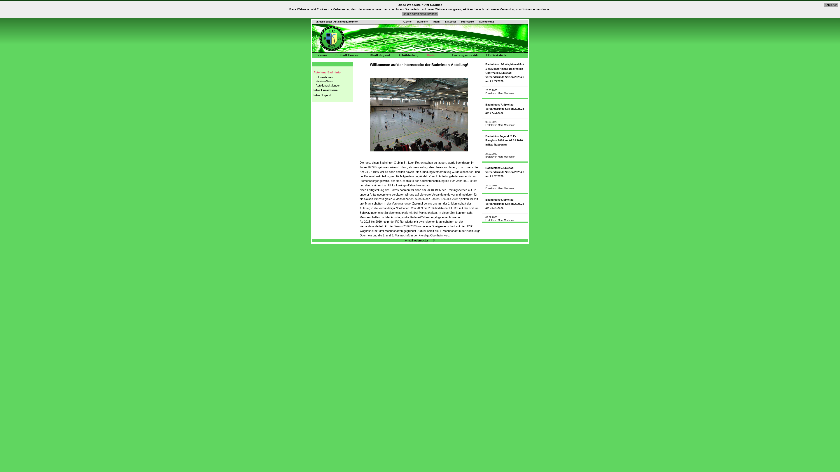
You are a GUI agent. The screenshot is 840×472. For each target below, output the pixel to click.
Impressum (467, 21)
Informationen (324, 77)
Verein (322, 55)
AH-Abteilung (409, 55)
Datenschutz (486, 21)
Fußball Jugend (378, 55)
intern (436, 21)
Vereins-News (324, 81)
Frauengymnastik (465, 55)
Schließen (831, 5)
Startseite (422, 21)
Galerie (407, 21)
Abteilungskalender (328, 85)
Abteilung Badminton (327, 72)
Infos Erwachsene (325, 90)
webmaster (421, 240)
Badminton (435, 55)
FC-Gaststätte (496, 55)
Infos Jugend (322, 95)
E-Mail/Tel (450, 21)
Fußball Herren (347, 55)
